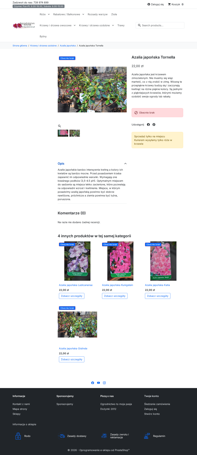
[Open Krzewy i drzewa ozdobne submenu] (113, 25)
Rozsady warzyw (98, 14)
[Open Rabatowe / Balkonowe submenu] (83, 14)
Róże (43, 14)
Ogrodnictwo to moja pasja (116, 404)
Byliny (43, 36)
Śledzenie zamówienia (157, 404)
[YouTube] (98, 382)
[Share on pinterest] (153, 124)
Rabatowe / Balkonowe (66, 14)
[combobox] (160, 25)
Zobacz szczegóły (71, 295)
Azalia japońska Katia (157, 285)
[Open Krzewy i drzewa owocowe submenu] (75, 25)
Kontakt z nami (21, 404)
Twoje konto (151, 396)
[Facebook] (92, 382)
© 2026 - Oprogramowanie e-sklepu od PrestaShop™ (99, 450)
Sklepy (16, 413)
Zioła (114, 14)
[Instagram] (104, 382)
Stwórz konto (152, 413)
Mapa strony (20, 408)
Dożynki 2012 (108, 408)
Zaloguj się (150, 408)
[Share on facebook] (148, 124)
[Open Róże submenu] (49, 14)
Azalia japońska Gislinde (73, 348)
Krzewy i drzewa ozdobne (94, 25)
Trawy (121, 25)
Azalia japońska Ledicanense (75, 285)
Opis (61, 163)
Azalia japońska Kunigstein (117, 285)
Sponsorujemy (64, 404)
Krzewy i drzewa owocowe (55, 25)
